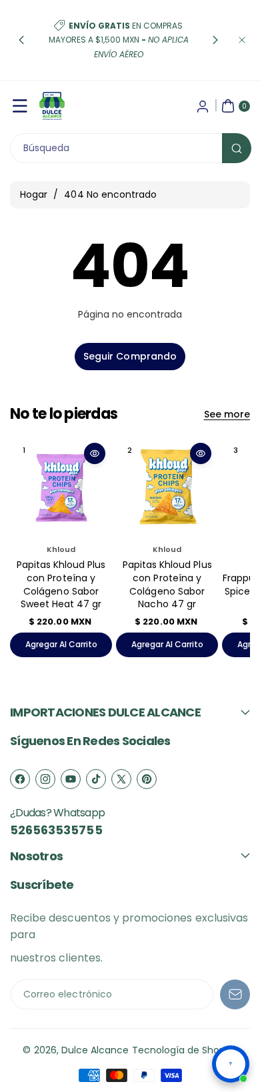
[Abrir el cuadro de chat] (230, 1064)
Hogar (33, 194)
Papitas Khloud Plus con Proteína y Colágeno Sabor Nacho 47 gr (167, 584)
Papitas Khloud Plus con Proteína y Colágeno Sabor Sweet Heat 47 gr (61, 584)
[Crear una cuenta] (203, 106)
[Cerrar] (242, 40)
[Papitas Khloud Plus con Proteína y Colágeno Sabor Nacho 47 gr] (167, 487)
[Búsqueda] (236, 148)
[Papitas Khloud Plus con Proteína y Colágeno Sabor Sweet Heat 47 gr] (61, 487)
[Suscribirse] (235, 994)
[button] (21, 40)
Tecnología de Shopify (184, 1050)
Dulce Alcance (95, 1050)
